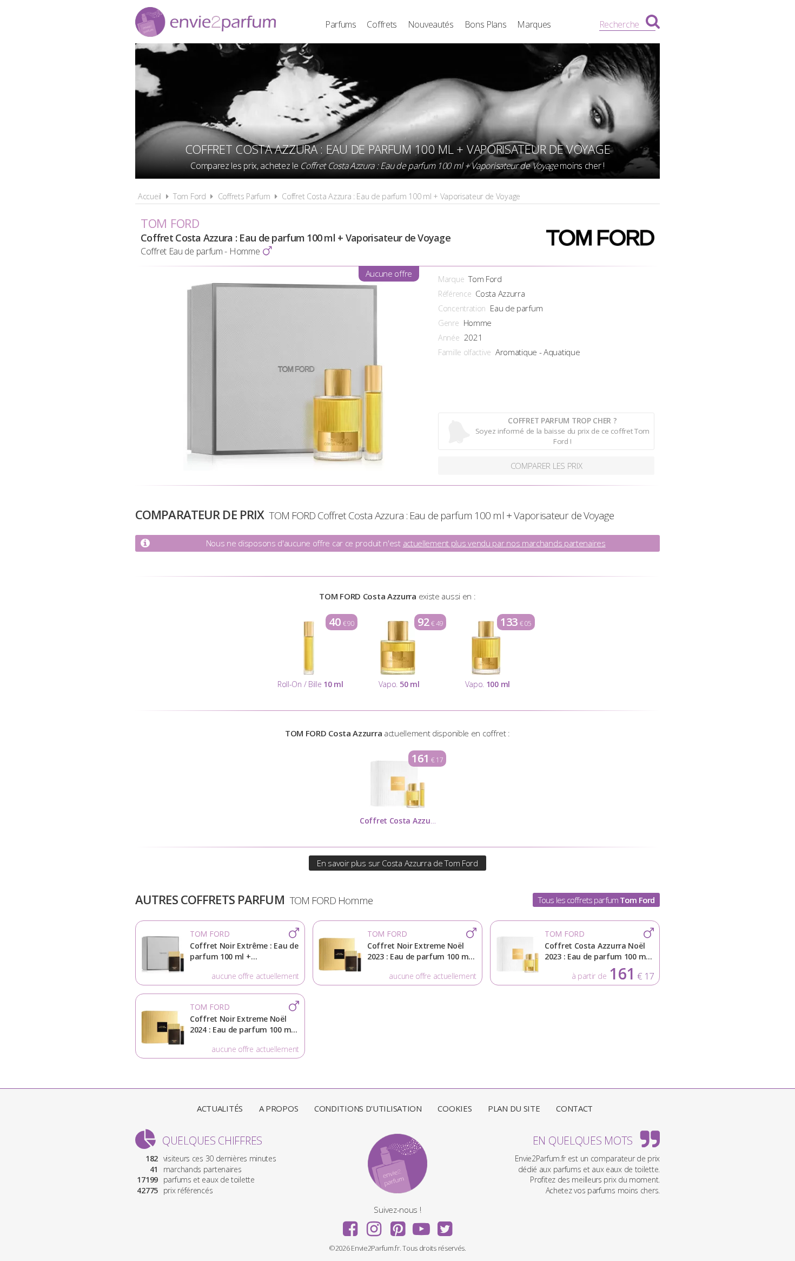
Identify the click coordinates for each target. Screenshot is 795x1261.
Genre (448, 323)
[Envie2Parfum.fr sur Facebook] (350, 1225)
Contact (574, 1108)
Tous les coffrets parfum (596, 899)
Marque (451, 279)
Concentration (462, 308)
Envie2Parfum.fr (205, 23)
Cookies (455, 1108)
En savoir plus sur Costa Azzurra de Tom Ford (397, 863)
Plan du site (514, 1108)
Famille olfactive (464, 352)
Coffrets (382, 24)
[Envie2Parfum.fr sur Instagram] (373, 1225)
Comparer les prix (546, 465)
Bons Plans (486, 24)
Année (449, 337)
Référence (454, 294)
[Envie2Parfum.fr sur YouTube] (421, 1225)
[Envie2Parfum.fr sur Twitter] (444, 1225)
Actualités (220, 1108)
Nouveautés (431, 24)
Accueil (149, 196)
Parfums (340, 24)
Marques (534, 24)
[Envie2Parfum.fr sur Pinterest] (397, 1225)
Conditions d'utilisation (368, 1108)
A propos (279, 1108)
